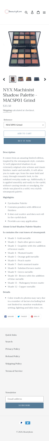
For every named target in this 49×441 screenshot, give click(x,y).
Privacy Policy (12, 349)
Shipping (7, 110)
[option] (13, 79)
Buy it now (24, 140)
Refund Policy (12, 356)
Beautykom (28, 432)
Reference (8, 119)
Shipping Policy (13, 364)
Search (9, 342)
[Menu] (44, 12)
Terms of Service (14, 371)
